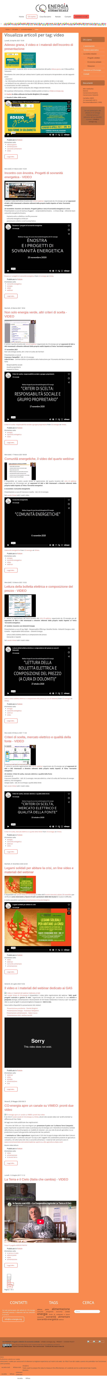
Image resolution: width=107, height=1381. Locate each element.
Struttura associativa (91, 50)
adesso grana (12, 144)
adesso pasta (11, 1255)
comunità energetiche (46, 1312)
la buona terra (12, 1157)
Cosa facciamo (45, 16)
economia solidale (63, 1312)
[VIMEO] (96, 1343)
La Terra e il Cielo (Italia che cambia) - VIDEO (36, 1179)
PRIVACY (59, 1342)
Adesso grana (56, 69)
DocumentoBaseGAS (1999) (92, 102)
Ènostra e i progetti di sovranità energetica (19, 276)
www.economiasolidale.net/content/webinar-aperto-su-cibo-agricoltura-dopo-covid (33, 1142)
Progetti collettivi (94, 58)
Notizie (58, 16)
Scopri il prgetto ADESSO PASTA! (15, 1245)
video (9, 151)
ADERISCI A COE (81, 16)
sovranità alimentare (14, 149)
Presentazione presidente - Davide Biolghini (22, 1008)
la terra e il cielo (12, 1253)
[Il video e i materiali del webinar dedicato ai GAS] (22, 993)
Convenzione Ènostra (90, 93)
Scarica (9, 94)
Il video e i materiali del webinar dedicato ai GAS (38, 988)
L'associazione (89, 46)
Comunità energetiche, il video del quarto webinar (39, 459)
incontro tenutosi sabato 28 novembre (58, 895)
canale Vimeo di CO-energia (26, 895)
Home (21, 16)
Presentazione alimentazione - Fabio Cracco (22, 1013)
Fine (9, 1286)
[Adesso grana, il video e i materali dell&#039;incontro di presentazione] (20, 60)
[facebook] (102, 1343)
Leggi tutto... (11, 157)
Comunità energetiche (12, 550)
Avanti (10, 1284)
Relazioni (91, 66)
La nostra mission (90, 54)
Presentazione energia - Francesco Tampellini (23, 1011)
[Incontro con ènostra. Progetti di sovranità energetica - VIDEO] (20, 190)
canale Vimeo (11, 495)
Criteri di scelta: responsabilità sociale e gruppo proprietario (25, 425)
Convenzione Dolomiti (90, 95)
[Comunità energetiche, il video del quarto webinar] (20, 471)
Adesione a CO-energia (92, 70)
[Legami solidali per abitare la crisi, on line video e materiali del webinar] (20, 884)
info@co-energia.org (56, 91)
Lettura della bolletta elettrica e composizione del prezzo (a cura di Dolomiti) (31, 699)
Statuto (85, 91)
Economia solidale (94, 62)
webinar (10, 290)
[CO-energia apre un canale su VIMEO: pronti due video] (24, 1114)
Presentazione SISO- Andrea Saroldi (19, 1015)
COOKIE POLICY (69, 1342)
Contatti (68, 16)
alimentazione (12, 147)
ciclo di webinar (38, 201)
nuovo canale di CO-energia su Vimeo (25, 1117)
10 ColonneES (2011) (90, 100)
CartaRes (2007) (88, 98)
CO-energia (42, 276)
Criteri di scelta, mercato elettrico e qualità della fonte (23, 832)
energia (9, 286)
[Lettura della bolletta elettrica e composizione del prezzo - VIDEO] (20, 606)
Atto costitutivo (88, 89)
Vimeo (51, 276)
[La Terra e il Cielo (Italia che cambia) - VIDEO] (20, 1192)
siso (8, 1083)
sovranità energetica (14, 284)
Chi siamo (32, 16)
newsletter (41, 1317)
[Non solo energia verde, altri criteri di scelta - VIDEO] (20, 331)
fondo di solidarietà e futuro (59, 1314)
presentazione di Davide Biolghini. (38, 900)
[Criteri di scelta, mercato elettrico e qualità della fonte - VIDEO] (20, 755)
